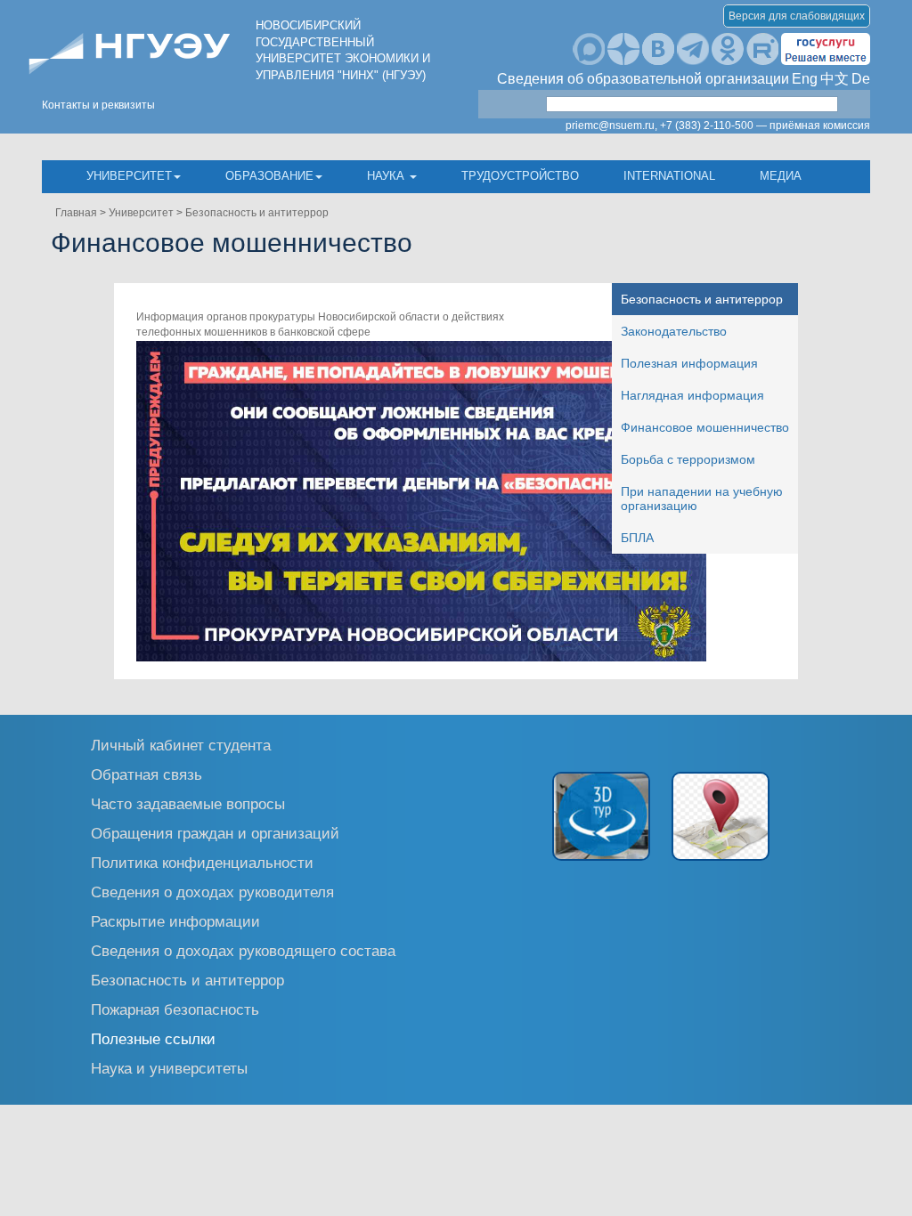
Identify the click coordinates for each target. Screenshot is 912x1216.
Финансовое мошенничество (705, 427)
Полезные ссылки (153, 1038)
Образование (269, 175)
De (860, 78)
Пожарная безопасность (175, 1009)
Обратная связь (146, 774)
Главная (76, 213)
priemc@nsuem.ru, (611, 125)
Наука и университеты (169, 1067)
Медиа (781, 175)
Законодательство (674, 331)
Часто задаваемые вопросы (188, 803)
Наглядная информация (692, 395)
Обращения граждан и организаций (215, 832)
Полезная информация (689, 363)
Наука (387, 175)
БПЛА (637, 538)
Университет (129, 175)
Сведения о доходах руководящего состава (243, 950)
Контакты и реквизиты (98, 105)
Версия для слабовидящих (797, 16)
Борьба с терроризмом (688, 459)
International (669, 175)
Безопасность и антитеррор (257, 213)
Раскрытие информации (175, 920)
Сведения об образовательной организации (643, 78)
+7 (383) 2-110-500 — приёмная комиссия (765, 125)
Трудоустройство (520, 175)
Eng (805, 78)
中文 (834, 78)
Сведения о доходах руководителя (212, 891)
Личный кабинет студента (181, 744)
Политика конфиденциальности (202, 862)
